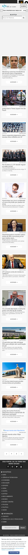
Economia (6, 480)
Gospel (4, 491)
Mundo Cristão (7, 502)
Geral (4, 488)
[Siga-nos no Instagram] (12, 466)
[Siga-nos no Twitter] (16, 466)
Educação (5, 483)
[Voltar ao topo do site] (25, 305)
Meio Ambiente (7, 496)
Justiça (4, 493)
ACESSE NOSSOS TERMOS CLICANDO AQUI (12, 549)
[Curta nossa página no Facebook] (8, 466)
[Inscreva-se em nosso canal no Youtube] (21, 466)
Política (5, 507)
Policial (5, 504)
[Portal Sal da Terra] (9, 6)
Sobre (4, 522)
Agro (4, 475)
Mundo (5, 499)
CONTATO (5, 516)
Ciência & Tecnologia (10, 477)
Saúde (4, 510)
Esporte (5, 485)
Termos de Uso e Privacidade (12, 519)
